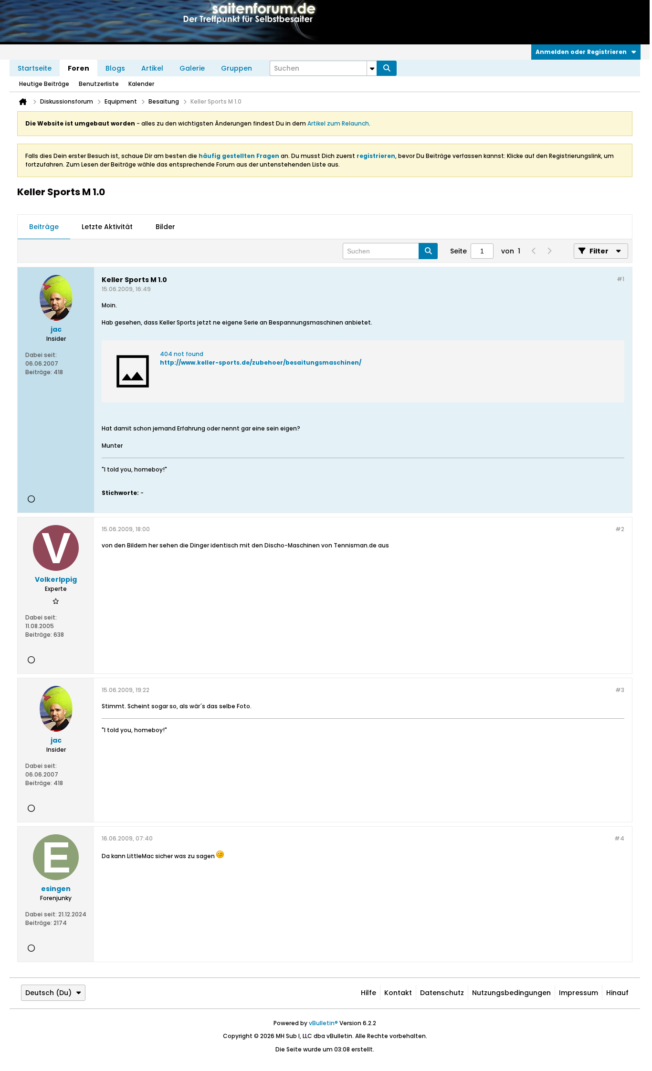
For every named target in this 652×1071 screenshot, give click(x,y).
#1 (620, 279)
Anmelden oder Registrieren (581, 52)
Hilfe (368, 993)
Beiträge (44, 226)
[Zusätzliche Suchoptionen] (372, 68)
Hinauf (617, 993)
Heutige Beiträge (44, 84)
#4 (619, 838)
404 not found (181, 354)
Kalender (141, 84)
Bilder (165, 226)
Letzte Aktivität (107, 226)
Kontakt (398, 993)
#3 (619, 690)
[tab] (44, 227)
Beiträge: (38, 372)
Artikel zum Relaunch (338, 123)
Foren (78, 68)
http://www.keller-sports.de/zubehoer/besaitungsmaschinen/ (260, 362)
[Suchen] (387, 68)
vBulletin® (323, 1023)
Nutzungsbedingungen (511, 993)
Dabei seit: (41, 355)
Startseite (35, 68)
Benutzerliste (99, 84)
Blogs (115, 68)
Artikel (152, 68)
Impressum (578, 993)
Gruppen (236, 68)
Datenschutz (442, 993)
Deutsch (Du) (48, 993)
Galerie (192, 68)
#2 (619, 529)
